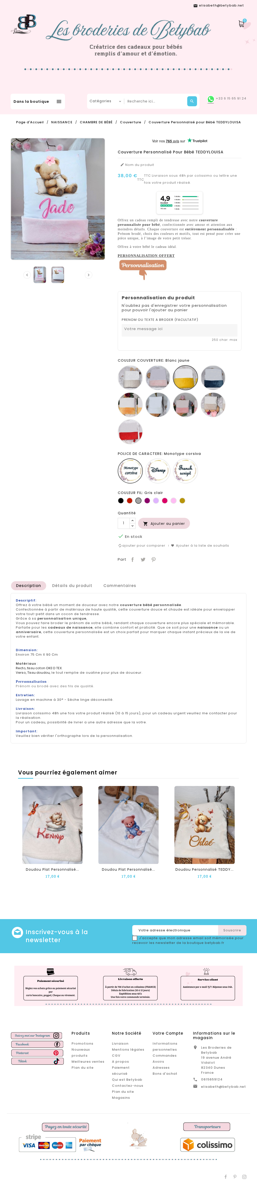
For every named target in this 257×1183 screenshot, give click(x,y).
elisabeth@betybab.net (223, 1086)
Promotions (82, 1043)
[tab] (28, 585)
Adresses (161, 1067)
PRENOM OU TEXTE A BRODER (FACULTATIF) (160, 320)
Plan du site (83, 1067)
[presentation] (27, 275)
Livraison (120, 1043)
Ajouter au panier (164, 523)
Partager (132, 559)
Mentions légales (128, 1049)
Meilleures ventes (88, 1061)
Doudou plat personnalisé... (52, 869)
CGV (116, 1055)
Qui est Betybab (127, 1079)
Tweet (142, 559)
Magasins (121, 1097)
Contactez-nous (127, 1085)
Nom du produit (137, 165)
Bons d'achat (165, 1073)
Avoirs (158, 1061)
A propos (120, 1061)
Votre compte (168, 1033)
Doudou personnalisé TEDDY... (204, 869)
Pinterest (153, 559)
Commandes (165, 1055)
